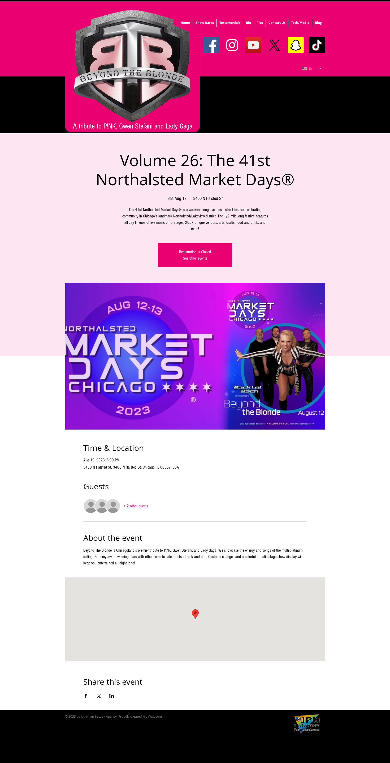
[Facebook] (211, 45)
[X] (275, 45)
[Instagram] (232, 45)
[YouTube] (253, 45)
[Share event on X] (98, 696)
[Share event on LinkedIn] (111, 696)
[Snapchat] (296, 45)
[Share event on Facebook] (85, 696)
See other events (195, 258)
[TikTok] (317, 45)
